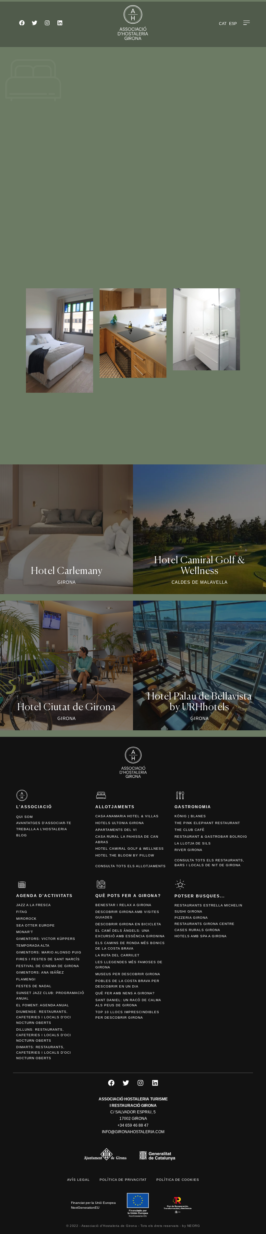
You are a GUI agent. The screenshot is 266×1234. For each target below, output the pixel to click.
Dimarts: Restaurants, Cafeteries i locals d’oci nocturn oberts (43, 1052)
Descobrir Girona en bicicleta (128, 924)
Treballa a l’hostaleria (41, 829)
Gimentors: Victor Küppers (45, 938)
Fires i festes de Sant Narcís (48, 959)
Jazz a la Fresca (33, 905)
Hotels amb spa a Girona (201, 936)
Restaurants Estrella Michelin (208, 905)
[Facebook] (21, 22)
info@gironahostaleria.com (133, 1132)
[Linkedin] (59, 22)
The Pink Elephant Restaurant (207, 823)
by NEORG (191, 1226)
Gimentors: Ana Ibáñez (40, 972)
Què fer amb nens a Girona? (125, 993)
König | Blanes (190, 816)
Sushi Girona (188, 911)
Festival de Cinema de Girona (47, 966)
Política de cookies (177, 1179)
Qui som (24, 817)
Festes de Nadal (34, 986)
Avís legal (78, 1179)
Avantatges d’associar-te (43, 823)
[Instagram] (47, 22)
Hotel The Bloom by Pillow (124, 855)
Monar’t (24, 932)
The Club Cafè (190, 830)
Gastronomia (193, 807)
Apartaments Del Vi (116, 830)
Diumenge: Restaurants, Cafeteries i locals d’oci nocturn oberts (43, 1017)
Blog (21, 835)
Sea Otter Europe (35, 925)
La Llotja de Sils (193, 843)
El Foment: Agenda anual (42, 1005)
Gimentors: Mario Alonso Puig (48, 952)
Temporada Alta (33, 945)
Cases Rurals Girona (197, 930)
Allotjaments (115, 807)
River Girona (188, 850)
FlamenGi (26, 979)
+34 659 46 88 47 (133, 1125)
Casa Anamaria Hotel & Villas (127, 816)
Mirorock (26, 918)
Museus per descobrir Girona (127, 974)
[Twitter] (34, 22)
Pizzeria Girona (191, 917)
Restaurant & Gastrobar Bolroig (211, 836)
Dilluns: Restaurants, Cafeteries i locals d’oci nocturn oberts (43, 1035)
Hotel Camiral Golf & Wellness (129, 848)
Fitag (21, 912)
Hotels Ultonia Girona (119, 823)
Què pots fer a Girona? (128, 895)
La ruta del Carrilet (117, 955)
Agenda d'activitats (44, 895)
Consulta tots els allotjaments (130, 866)
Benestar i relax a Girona (123, 905)
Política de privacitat (123, 1179)
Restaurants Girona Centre (205, 924)
